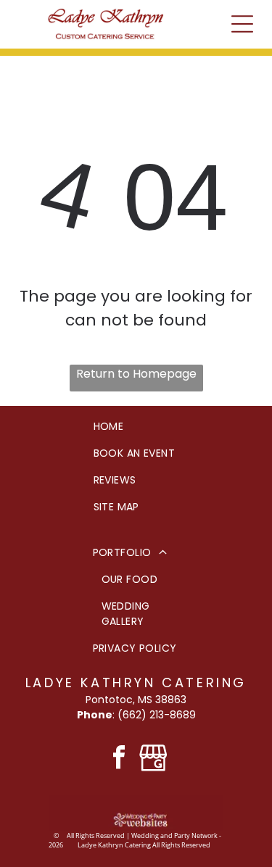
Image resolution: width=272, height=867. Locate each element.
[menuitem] (136, 426)
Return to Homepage (136, 373)
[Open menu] (242, 24)
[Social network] (153, 759)
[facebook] (119, 759)
